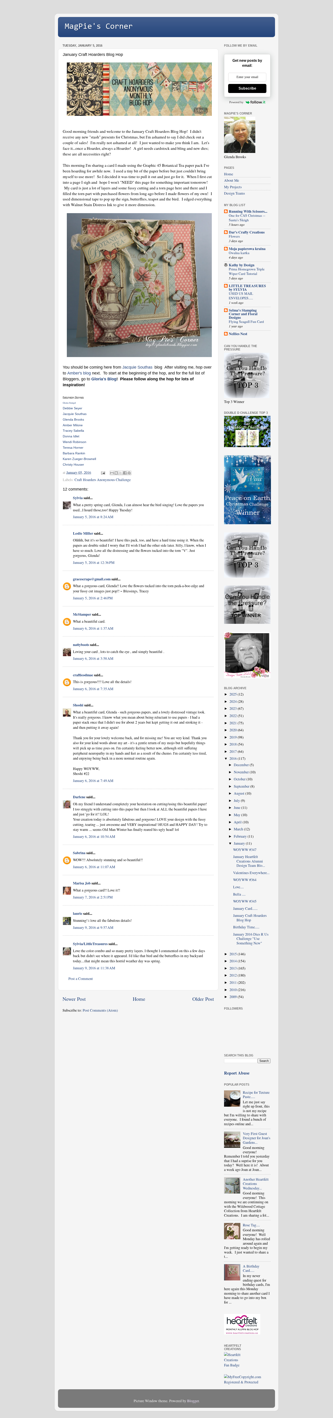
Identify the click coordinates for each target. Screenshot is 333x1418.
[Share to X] (120, 473)
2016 (233, 758)
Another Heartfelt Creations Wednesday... (256, 1184)
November (242, 772)
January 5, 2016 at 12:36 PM (93, 562)
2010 (233, 989)
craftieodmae (83, 675)
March (239, 829)
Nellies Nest (238, 333)
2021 (233, 722)
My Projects (233, 186)
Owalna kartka (239, 252)
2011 (233, 982)
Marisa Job (82, 883)
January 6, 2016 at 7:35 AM (93, 688)
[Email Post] (102, 472)
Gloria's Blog (103, 379)
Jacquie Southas (137, 367)
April (238, 822)
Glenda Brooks (73, 419)
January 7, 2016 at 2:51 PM (93, 897)
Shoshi (78, 705)
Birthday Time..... (246, 927)
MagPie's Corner (99, 27)
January (240, 843)
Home (139, 998)
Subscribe (247, 88)
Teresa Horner (73, 447)
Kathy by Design (241, 265)
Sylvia (78, 497)
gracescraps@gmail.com (92, 579)
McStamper (82, 614)
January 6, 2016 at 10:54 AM (94, 836)
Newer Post (74, 998)
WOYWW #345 (244, 901)
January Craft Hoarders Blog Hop (250, 917)
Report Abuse (236, 1073)
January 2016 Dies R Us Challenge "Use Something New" (250, 939)
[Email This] (112, 473)
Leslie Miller (83, 533)
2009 (233, 996)
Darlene (79, 797)
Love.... (238, 886)
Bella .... (239, 894)
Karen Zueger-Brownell (79, 459)
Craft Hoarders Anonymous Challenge (103, 479)
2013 (233, 968)
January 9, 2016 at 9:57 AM (93, 927)
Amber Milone (73, 425)
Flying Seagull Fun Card (246, 321)
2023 (233, 708)
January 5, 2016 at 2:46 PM (93, 598)
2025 (233, 694)
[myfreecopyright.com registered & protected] (247, 1382)
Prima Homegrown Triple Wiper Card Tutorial (247, 271)
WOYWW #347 (244, 849)
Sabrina (79, 853)
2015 (233, 953)
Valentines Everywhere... (251, 872)
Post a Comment (80, 978)
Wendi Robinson (74, 442)
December (242, 764)
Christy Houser (73, 464)
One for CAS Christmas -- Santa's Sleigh (247, 217)
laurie (77, 913)
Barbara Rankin (74, 453)
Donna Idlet (71, 436)
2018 (233, 744)
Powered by (236, 102)
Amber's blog (79, 373)
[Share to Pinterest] (129, 473)
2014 (233, 960)
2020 (233, 729)
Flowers (234, 236)
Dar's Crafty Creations (247, 232)
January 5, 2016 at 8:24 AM (93, 516)
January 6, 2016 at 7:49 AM (93, 780)
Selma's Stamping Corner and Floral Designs (243, 313)
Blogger (193, 1400)
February (241, 836)
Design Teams (234, 193)
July (237, 800)
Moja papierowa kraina (247, 248)
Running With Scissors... (248, 211)
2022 (233, 715)
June (237, 807)
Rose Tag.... (251, 1225)
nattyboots (81, 644)
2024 (233, 701)
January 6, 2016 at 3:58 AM (93, 658)
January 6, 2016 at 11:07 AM (94, 866)
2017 (233, 751)
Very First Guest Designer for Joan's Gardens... (256, 1138)
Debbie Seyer (72, 408)
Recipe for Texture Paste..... (256, 1094)
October (240, 779)
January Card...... (245, 908)
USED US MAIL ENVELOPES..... (241, 295)
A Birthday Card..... (251, 1268)
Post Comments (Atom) (100, 1010)
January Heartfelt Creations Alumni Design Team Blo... (249, 861)
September (242, 786)
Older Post (203, 998)
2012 (233, 975)
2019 (233, 737)
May (237, 814)
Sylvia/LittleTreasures (90, 943)
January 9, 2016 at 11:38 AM (94, 967)
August (239, 793)
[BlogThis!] (116, 473)
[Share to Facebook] (125, 473)
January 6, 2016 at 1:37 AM (93, 628)
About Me (231, 180)
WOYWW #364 (244, 879)
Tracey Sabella (73, 430)
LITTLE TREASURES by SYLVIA (247, 287)
